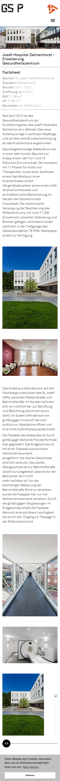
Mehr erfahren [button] (31, 767)
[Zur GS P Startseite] (12, 8)
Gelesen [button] (30, 775)
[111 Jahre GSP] (52, 8)
